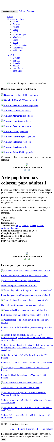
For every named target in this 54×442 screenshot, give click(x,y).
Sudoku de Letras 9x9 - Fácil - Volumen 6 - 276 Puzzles (26, 362)
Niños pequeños (20, 45)
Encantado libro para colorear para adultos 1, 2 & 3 (24, 275)
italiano (16, 65)
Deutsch (16, 58)
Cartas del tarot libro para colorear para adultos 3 (23, 305)
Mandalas (17, 37)
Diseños (16, 32)
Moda (15, 40)
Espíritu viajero (19, 34)
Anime (16, 27)
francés (33, 225)
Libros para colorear (16, 19)
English (16, 60)
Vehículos (17, 50)
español (10, 55)
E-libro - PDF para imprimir (21, 95)
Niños (15, 42)
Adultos (16, 21)
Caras (15, 29)
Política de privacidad (28, 429)
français (16, 63)
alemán (25, 225)
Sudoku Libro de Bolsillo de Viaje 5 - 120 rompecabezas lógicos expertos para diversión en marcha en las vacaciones (27, 347)
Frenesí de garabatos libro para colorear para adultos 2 (25, 295)
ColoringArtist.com (27, 11)
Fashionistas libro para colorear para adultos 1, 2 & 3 (25, 315)
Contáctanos (47, 429)
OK (3, 439)
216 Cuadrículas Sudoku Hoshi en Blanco (20, 387)
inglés (18, 225)
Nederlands (18, 68)
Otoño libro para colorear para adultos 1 (19, 285)
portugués (5, 228)
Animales (17, 24)
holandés (15, 228)
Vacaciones (18, 47)
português (17, 71)
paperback (20, 105)
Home (10, 16)
